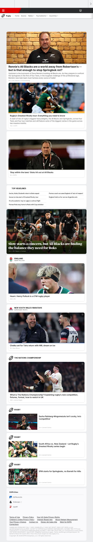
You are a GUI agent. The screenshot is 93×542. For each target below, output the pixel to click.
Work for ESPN (66, 522)
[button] (85, 10)
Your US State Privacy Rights (48, 517)
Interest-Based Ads (44, 520)
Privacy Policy (28, 517)
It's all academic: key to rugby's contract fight (24, 201)
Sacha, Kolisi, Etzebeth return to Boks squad (24, 193)
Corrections (14, 524)
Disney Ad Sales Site (49, 522)
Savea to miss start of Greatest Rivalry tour (23, 197)
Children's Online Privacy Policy (21, 520)
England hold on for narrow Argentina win (63, 197)
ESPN (13, 10)
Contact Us (33, 522)
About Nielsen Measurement (66, 520)
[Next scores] (90, 4)
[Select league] (7, 4)
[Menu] (3, 10)
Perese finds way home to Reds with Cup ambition (26, 204)
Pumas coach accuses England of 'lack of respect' (66, 193)
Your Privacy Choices (17, 522)
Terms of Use (14, 517)
